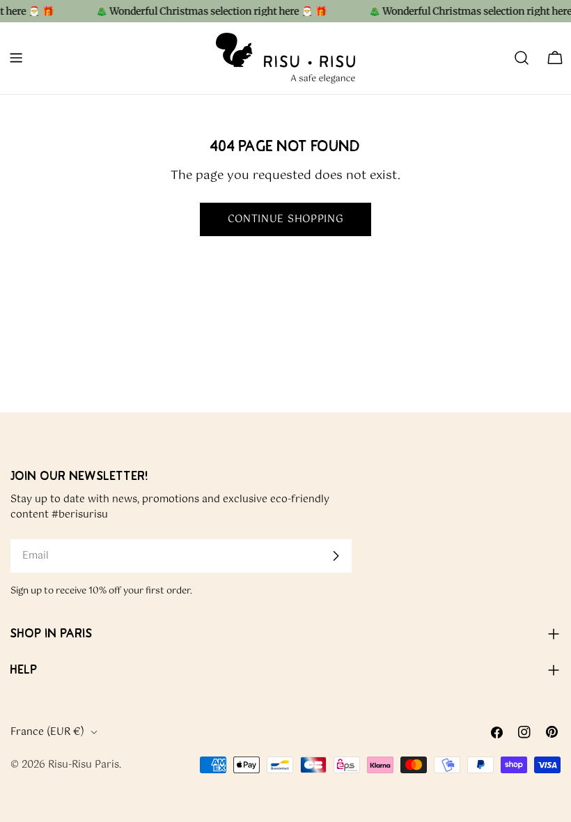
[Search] (521, 58)
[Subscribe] (335, 556)
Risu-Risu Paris (83, 765)
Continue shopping (286, 219)
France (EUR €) (47, 732)
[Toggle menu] (16, 58)
